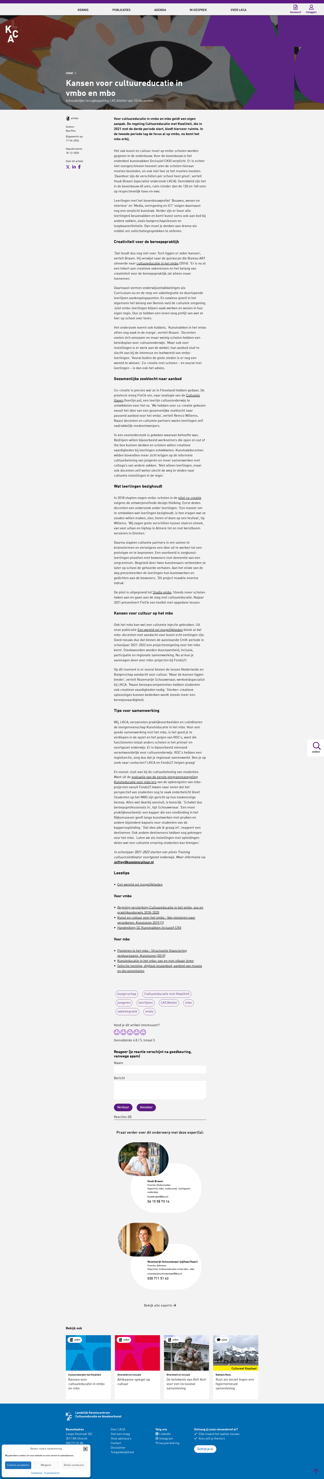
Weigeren (46, 1465)
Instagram (166, 1438)
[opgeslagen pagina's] (295, 7)
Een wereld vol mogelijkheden (160, 630)
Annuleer (146, 1107)
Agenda (160, 10)
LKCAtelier (169, 1003)
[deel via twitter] (68, 167)
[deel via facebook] (79, 167)
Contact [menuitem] (116, 1443)
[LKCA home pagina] (12, 31)
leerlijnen (146, 1003)
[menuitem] (83, 9)
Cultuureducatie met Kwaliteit (167, 994)
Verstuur (123, 1107)
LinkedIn (165, 1434)
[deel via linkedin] (74, 167)
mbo (188, 1003)
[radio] (117, 1033)
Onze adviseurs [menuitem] (121, 1438)
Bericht (119, 1078)
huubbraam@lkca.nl (157, 1197)
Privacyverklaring (52, 1473)
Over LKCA (118, 1429)
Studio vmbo (162, 592)
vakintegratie (127, 1011)
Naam (118, 1063)
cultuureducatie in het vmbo (158, 263)
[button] (85, 1449)
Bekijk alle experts (158, 1305)
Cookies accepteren (18, 1465)
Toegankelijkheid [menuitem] (122, 1452)
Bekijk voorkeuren (74, 1465)
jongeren (124, 1003)
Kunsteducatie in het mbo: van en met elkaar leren (155, 961)
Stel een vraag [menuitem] (120, 1434)
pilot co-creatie (189, 498)
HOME (70, 73)
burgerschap (126, 994)
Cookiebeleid (36, 1473)
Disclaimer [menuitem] (118, 1447)
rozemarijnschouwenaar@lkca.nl (164, 1274)
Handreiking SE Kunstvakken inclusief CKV (149, 928)
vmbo (149, 1011)
